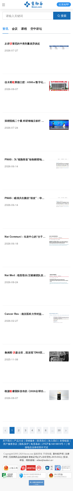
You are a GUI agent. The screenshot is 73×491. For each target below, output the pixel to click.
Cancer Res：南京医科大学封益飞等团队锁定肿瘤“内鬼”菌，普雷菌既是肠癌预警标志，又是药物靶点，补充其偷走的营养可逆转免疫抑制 (25, 314)
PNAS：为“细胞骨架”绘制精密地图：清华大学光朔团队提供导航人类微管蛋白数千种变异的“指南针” (25, 159)
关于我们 (7, 440)
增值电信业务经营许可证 (47, 445)
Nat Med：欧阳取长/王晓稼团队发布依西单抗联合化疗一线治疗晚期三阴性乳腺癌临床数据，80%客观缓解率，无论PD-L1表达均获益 (25, 275)
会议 (15, 29)
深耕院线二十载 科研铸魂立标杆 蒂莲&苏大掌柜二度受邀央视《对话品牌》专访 (25, 120)
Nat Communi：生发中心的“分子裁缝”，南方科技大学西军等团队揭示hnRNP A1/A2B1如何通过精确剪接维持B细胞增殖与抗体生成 (25, 236)
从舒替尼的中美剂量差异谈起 (22, 43)
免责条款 (35, 443)
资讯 (5, 29)
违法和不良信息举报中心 (63, 468)
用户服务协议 (10, 443)
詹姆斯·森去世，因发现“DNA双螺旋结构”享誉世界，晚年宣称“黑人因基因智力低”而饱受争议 (25, 352)
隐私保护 (24, 443)
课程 (24, 29)
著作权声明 (58, 454)
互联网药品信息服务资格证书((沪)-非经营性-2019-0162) (35, 457)
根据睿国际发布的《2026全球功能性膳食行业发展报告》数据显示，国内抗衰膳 (25, 391)
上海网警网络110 (31, 468)
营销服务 (30, 440)
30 (59, 430)
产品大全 (18, 440)
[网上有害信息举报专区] (36, 483)
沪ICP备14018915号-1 (53, 443)
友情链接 (64, 440)
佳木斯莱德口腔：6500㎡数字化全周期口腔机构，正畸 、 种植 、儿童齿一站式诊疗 (25, 82)
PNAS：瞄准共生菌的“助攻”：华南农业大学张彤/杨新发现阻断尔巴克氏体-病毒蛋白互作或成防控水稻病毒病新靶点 (25, 198)
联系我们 (41, 440)
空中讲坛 (36, 29)
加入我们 (53, 440)
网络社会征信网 (51, 468)
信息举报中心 (9, 475)
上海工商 (13, 468)
